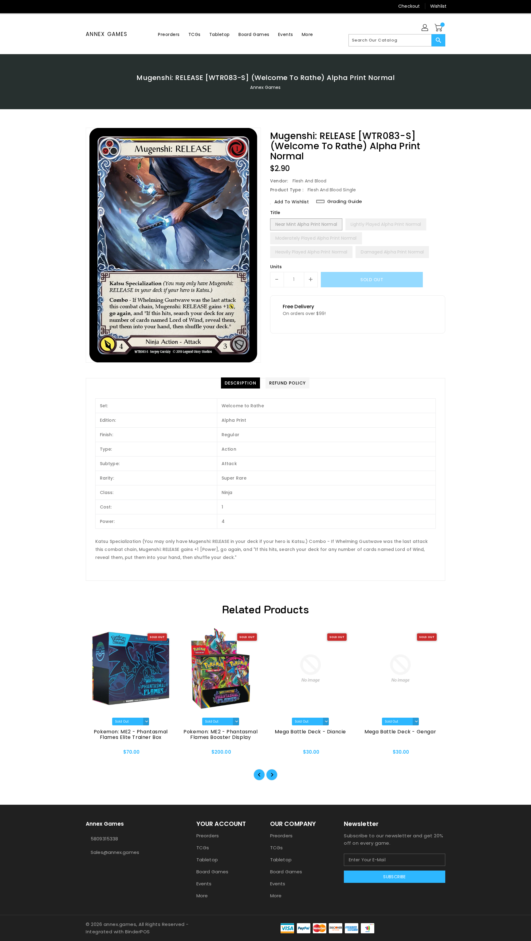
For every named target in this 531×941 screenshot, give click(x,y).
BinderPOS (137, 931)
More (202, 895)
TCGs (202, 847)
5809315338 (104, 838)
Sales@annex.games (115, 852)
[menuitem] (168, 34)
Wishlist (438, 6)
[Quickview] (95, 754)
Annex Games (106, 34)
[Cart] (439, 28)
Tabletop (207, 859)
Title (275, 212)
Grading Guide (344, 201)
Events (204, 883)
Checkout (409, 6)
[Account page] (425, 28)
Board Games (212, 871)
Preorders (207, 835)
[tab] (240, 383)
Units (276, 267)
